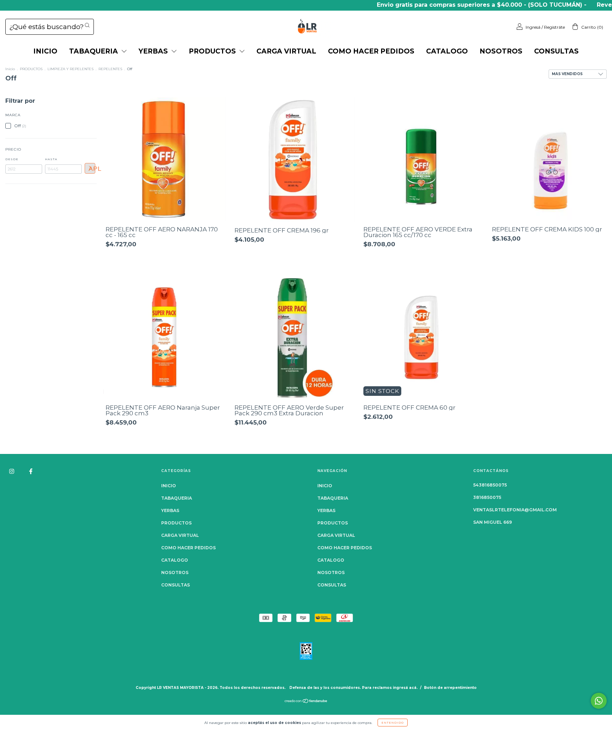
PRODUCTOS (213, 51)
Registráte (554, 27)
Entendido (392, 722)
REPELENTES (110, 69)
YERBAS (154, 51)
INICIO (45, 51)
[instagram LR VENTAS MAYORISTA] (12, 471)
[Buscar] (87, 25)
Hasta (51, 159)
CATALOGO (447, 51)
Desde (11, 159)
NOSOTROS (501, 51)
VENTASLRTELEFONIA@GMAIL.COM (515, 509)
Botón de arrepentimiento (450, 687)
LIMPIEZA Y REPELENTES (70, 69)
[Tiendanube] (306, 701)
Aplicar (92, 168)
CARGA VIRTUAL (286, 51)
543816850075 (490, 485)
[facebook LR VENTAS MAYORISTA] (30, 471)
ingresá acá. (405, 687)
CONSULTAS (556, 51)
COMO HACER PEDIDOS (371, 51)
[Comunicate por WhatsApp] (599, 701)
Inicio (10, 69)
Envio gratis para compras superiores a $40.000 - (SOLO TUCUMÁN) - (460, 4)
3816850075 (487, 497)
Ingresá (533, 27)
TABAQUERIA (94, 51)
